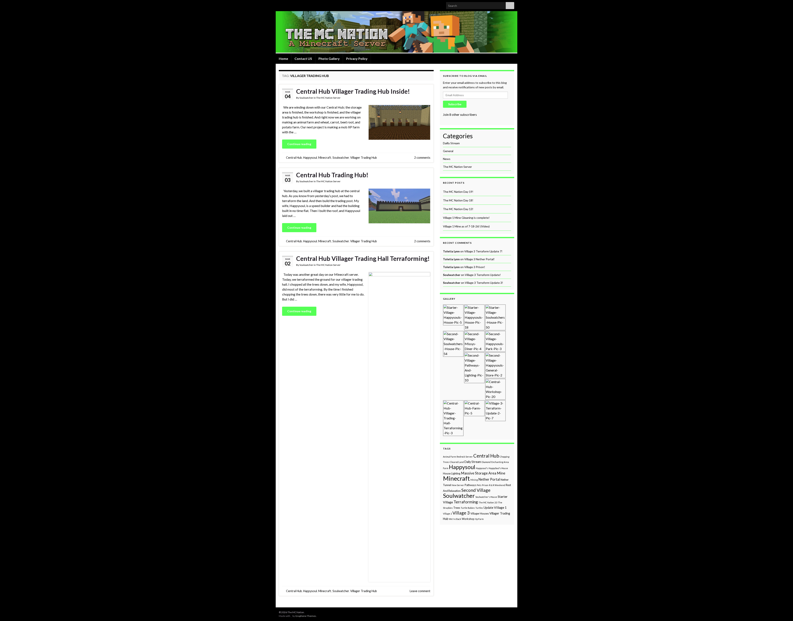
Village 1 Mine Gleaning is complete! (466, 217)
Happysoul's (482, 468)
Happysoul (310, 157)
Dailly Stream (451, 143)
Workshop (468, 518)
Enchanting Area (500, 462)
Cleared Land (457, 462)
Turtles (479, 507)
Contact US (303, 58)
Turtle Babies (468, 507)
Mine (501, 473)
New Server (458, 485)
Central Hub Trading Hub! (332, 175)
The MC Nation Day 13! (458, 209)
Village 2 (447, 513)
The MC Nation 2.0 (487, 502)
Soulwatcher (306, 97)
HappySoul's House (498, 468)
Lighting (455, 473)
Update (488, 507)
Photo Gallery (329, 58)
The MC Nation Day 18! (458, 200)
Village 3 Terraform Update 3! (484, 282)
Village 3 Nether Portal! (479, 259)
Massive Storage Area (478, 473)
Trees (456, 507)
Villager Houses (479, 513)
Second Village (475, 490)
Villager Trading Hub (363, 157)
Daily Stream (472, 462)
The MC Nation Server (328, 97)
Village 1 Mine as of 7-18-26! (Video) (466, 226)
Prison (485, 485)
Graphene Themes (305, 615)
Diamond (486, 462)
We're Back (455, 519)
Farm (445, 468)
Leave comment (420, 591)
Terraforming (465, 501)
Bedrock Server (465, 456)
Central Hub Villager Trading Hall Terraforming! (363, 258)
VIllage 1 (500, 507)
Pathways (470, 485)
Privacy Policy (357, 58)
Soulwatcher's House (486, 497)
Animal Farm (449, 456)
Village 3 (461, 513)
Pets (479, 485)
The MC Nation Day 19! (458, 191)
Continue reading (299, 144)
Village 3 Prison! (474, 267)
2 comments (422, 157)
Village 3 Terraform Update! (483, 275)
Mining (474, 479)
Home (283, 58)
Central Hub (294, 157)
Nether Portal (489, 479)
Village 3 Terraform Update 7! (483, 251)
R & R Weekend (497, 485)
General (448, 151)
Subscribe (454, 104)
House (447, 473)
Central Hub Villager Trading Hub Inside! (353, 91)
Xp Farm (479, 519)
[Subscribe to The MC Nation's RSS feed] (281, 4)
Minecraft (324, 157)
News (446, 159)
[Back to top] (784, 612)
